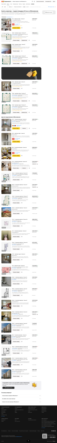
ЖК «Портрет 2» (14, 221)
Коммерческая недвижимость (19, 409)
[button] (34, 1)
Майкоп (2, 421)
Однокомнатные (44, 408)
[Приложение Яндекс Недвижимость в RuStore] (54, 437)
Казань (2, 413)
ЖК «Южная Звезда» (15, 314)
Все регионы (30, 412)
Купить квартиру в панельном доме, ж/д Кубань (49, 423)
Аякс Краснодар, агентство (17, 24)
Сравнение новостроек (31, 408)
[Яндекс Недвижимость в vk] (52, 430)
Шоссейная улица (14, 313)
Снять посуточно (17, 421)
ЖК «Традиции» (14, 175)
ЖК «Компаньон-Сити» (15, 163)
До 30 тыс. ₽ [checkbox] (5, 74)
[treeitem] (3, 4)
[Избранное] (32, 1)
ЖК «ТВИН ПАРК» (14, 348)
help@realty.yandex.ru (19, 436)
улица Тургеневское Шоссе (16, 220)
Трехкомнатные (44, 409)
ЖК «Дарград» (14, 279)
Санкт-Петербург (4, 409)
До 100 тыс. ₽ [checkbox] (5, 77)
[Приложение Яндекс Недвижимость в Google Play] (51, 437)
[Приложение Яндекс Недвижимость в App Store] (50, 437)
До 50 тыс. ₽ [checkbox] (11, 74)
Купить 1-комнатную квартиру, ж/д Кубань (48, 422)
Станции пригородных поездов (32, 409)
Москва (2, 408)
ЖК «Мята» (13, 121)
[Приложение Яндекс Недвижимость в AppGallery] (53, 437)
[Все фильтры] (2, 7)
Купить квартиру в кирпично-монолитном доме (49, 421)
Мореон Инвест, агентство (19, 125)
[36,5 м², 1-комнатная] (6, 328)
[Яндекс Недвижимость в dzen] (53, 430)
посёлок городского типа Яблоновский (17, 34)
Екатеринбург (3, 412)
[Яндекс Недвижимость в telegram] (55, 430)
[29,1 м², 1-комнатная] (6, 374)
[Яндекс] (54, 441)
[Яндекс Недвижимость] (6, 1)
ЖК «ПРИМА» (14, 244)
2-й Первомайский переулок (16, 20)
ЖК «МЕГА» (13, 337)
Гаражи (16, 412)
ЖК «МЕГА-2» (14, 325)
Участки (16, 408)
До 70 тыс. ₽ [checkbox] (17, 74)
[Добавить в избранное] (22, 28)
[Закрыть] (55, 6)
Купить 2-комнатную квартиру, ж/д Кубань (48, 426)
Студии (43, 412)
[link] (54, 1)
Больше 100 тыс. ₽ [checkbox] (12, 77)
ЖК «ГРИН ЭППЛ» (14, 35)
